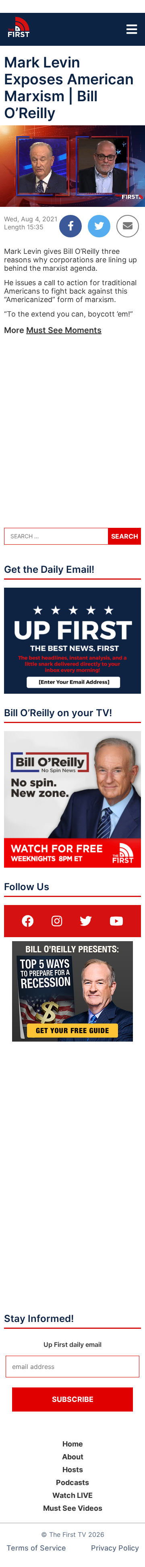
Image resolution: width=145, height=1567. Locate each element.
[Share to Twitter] (99, 226)
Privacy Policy (115, 1548)
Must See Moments (64, 330)
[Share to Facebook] (70, 226)
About (72, 1457)
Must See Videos (72, 1508)
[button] (12, 194)
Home (72, 1444)
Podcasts (72, 1482)
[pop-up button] (119, 194)
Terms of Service (36, 1548)
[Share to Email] (127, 226)
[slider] (72, 181)
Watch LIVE (72, 1495)
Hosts (72, 1469)
